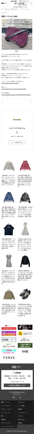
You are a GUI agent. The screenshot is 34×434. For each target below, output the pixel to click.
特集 (2, 416)
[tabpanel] (17, 34)
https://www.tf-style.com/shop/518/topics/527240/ (14, 89)
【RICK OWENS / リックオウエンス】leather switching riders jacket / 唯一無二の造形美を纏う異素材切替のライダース (25, 275)
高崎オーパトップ (5, 402)
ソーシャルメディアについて (8, 426)
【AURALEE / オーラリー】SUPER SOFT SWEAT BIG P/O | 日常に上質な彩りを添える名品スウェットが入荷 (9, 309)
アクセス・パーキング (6, 409)
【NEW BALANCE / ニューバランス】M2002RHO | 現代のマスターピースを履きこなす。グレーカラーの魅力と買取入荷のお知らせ (25, 309)
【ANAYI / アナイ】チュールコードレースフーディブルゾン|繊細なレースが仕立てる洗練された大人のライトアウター (9, 180)
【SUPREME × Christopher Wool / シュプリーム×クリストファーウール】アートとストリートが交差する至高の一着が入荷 (25, 211)
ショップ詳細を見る (16, 142)
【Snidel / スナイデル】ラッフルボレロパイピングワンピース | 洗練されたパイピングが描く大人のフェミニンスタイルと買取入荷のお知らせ (8, 277)
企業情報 (3, 419)
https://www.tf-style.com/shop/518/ (10, 83)
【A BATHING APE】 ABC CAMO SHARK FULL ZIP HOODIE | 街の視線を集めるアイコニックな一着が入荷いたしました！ (25, 181)
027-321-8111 (18, 394)
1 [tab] (16, 51)
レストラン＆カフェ (6, 405)
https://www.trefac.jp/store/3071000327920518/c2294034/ (16, 94)
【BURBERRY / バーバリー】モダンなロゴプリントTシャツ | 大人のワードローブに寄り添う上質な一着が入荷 (9, 243)
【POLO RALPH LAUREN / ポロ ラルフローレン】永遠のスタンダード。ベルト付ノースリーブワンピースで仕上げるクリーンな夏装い (24, 244)
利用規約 (20, 423)
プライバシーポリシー (6, 423)
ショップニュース (5, 412)
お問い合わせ (21, 419)
